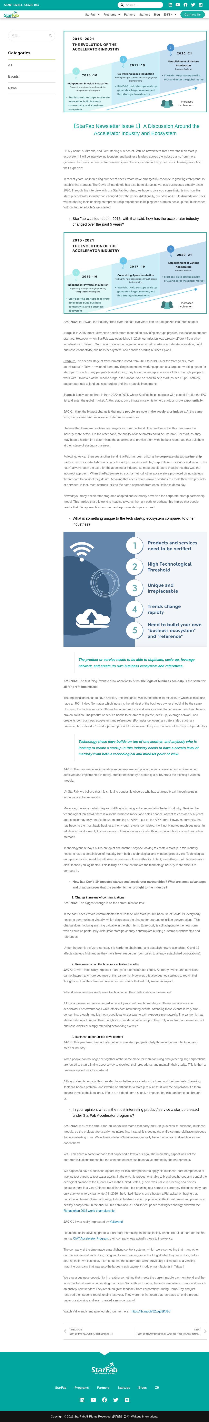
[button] (192, 14)
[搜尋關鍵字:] (31, 36)
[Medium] (200, 5)
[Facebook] (185, 5)
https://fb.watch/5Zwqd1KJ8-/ (150, 1311)
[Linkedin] (170, 5)
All (10, 65)
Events (13, 76)
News (12, 88)
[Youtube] (178, 5)
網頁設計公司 (120, 1416)
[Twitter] (193, 5)
